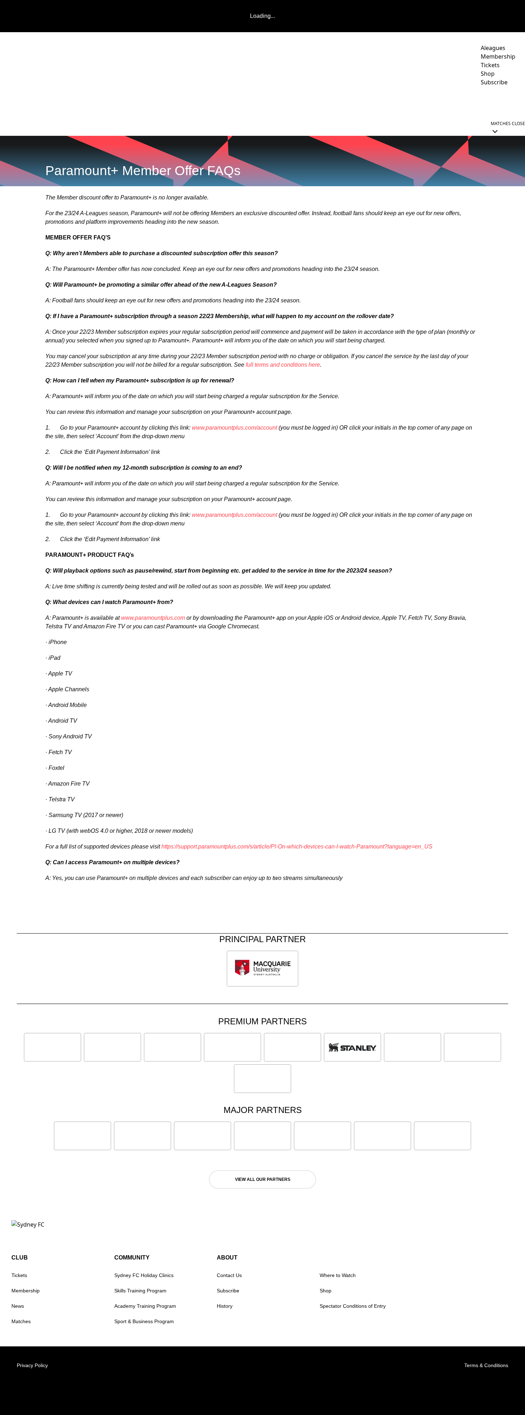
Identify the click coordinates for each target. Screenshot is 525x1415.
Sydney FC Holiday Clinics (144, 1275)
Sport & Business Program (144, 1321)
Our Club (449, 102)
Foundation (496, 102)
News (264, 102)
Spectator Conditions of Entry (353, 1306)
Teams (319, 102)
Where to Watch (338, 1275)
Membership (25, 1290)
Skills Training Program (140, 1290)
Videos (291, 102)
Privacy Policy (32, 1365)
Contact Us (229, 1275)
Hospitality (361, 102)
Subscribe (228, 1290)
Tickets (19, 1275)
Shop (325, 1290)
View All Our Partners (262, 1179)
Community (403, 102)
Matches (21, 1321)
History (224, 1306)
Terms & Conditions (486, 1365)
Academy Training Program (145, 1306)
